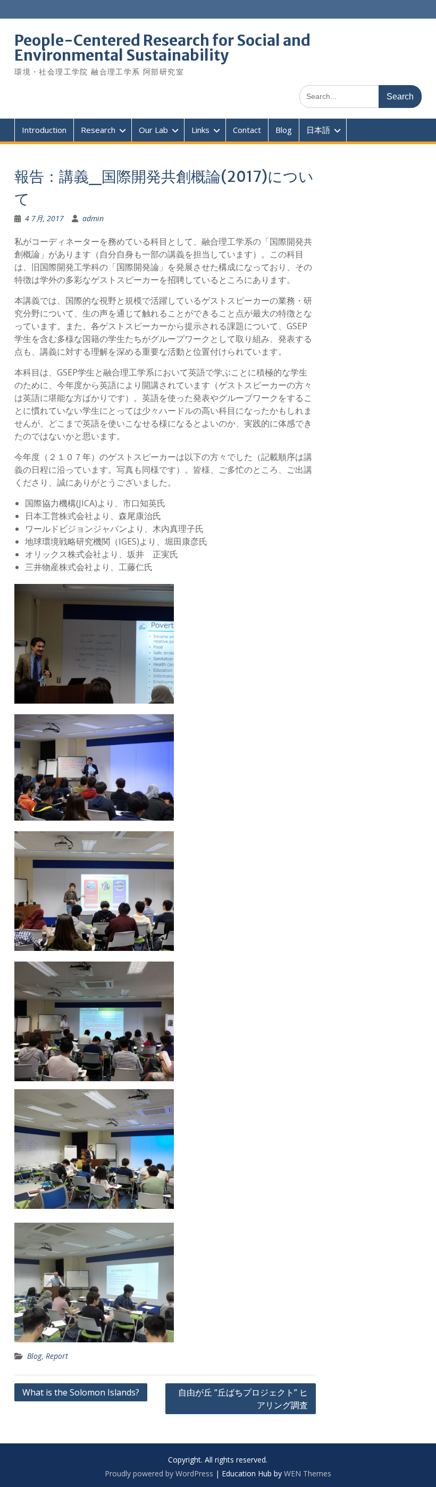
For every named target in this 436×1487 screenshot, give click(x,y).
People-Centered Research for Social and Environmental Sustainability (162, 48)
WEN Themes (307, 1473)
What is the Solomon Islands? (80, 1392)
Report (57, 1356)
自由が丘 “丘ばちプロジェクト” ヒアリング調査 (243, 1398)
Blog (283, 129)
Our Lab (153, 129)
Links (200, 129)
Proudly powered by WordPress (159, 1473)
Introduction (44, 129)
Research (98, 129)
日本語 (318, 129)
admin (93, 218)
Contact (247, 129)
